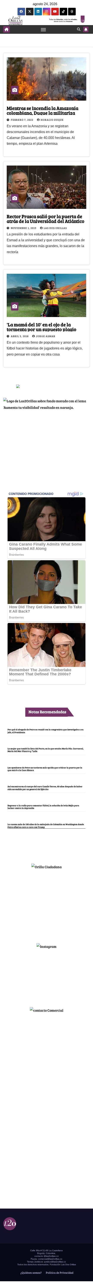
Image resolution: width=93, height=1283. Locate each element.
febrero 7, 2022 (22, 119)
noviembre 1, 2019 (24, 228)
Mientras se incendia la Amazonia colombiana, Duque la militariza (42, 110)
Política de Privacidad (59, 1273)
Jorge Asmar (45, 336)
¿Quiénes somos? (31, 1273)
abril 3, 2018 (20, 336)
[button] (78, 29)
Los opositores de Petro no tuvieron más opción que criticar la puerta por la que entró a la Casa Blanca (45, 769)
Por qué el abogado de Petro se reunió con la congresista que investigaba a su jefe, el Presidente (45, 731)
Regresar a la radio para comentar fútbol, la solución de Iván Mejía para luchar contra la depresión (43, 807)
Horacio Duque (52, 119)
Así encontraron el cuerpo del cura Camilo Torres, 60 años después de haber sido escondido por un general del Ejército (45, 787)
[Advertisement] (46, 904)
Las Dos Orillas (55, 228)
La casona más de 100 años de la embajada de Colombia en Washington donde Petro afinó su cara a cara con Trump (46, 825)
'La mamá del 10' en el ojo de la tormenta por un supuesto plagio (41, 326)
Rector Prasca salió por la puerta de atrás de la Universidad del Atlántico (45, 218)
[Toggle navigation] (43, 29)
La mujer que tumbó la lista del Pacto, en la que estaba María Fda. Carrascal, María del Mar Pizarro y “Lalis (45, 750)
